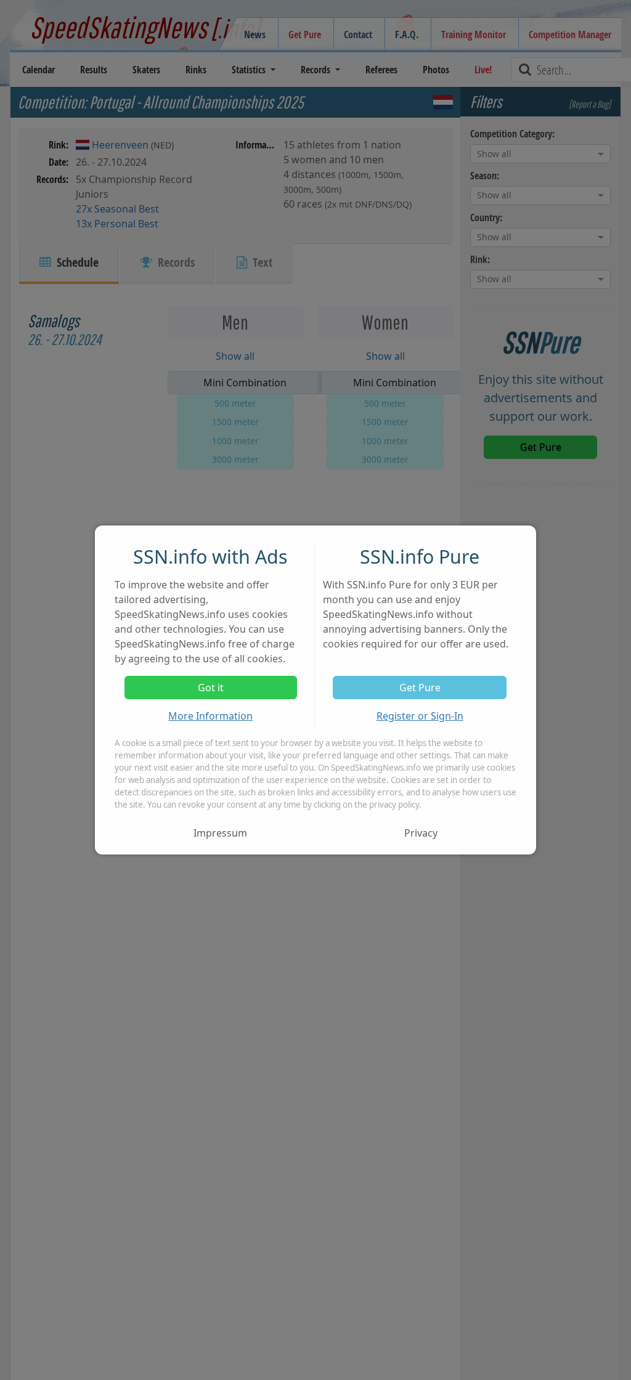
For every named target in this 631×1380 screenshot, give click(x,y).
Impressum (220, 833)
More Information (210, 716)
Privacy (421, 833)
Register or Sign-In (420, 716)
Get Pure (420, 687)
